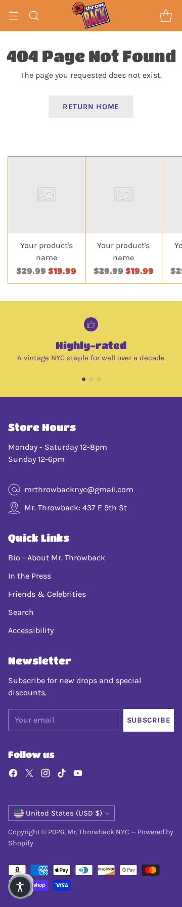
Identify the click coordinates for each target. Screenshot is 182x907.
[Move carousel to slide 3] (99, 379)
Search (21, 612)
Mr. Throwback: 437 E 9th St (75, 507)
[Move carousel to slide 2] (91, 379)
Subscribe (148, 720)
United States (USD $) (64, 813)
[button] (20, 887)
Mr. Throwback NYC (98, 832)
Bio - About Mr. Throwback (56, 557)
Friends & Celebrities (47, 594)
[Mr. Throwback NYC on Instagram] (45, 775)
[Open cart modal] (165, 15)
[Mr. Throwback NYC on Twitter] (29, 775)
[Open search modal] (33, 15)
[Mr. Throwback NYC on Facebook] (13, 775)
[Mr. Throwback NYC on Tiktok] (62, 775)
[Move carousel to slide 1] (83, 379)
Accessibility (31, 630)
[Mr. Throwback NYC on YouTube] (78, 775)
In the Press (29, 576)
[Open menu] (13, 15)
